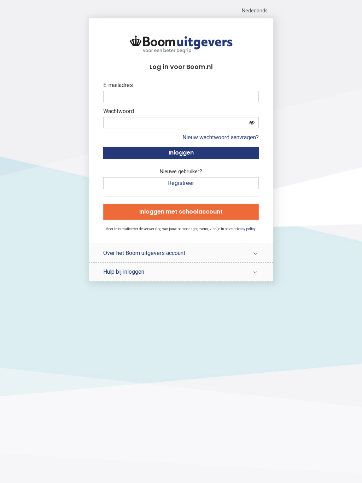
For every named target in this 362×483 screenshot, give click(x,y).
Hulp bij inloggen (123, 271)
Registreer (181, 183)
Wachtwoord (118, 111)
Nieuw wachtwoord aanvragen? (220, 137)
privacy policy (244, 229)
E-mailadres (118, 85)
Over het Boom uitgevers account (144, 253)
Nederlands (255, 11)
